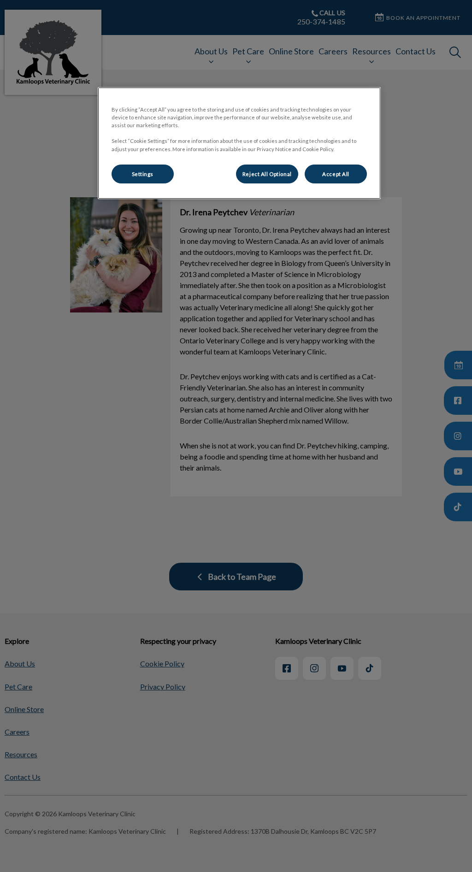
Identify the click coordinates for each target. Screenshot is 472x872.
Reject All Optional (267, 174)
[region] (239, 143)
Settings (143, 174)
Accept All (335, 174)
